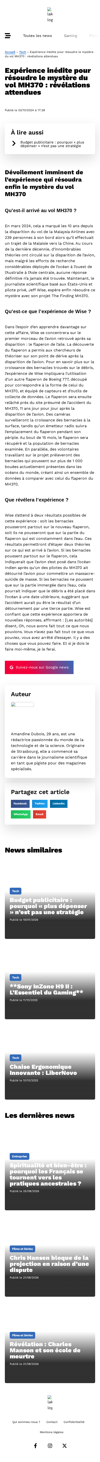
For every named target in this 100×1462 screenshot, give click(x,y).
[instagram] (50, 1445)
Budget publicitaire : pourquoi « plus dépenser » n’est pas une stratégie (52, 144)
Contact (52, 1422)
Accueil (10, 52)
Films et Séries (22, 1249)
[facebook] (35, 1445)
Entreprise (19, 1156)
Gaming (70, 35)
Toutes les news (37, 35)
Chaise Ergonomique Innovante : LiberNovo (43, 1069)
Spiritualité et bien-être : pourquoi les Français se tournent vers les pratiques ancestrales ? (48, 1174)
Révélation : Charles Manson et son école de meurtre (45, 1350)
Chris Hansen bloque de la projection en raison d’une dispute (49, 1263)
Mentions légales (51, 1432)
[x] (64, 1445)
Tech (22, 52)
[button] (20, 804)
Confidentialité (74, 1422)
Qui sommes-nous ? (26, 1422)
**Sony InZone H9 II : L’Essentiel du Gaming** (46, 989)
